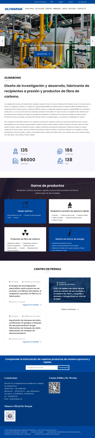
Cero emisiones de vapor (59, 250)
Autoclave (39, 9)
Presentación (63, 368)
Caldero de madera (57, 217)
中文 (51, 2)
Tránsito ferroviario (29, 245)
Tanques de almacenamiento (32, 215)
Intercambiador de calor (14, 215)
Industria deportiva (13, 250)
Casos (64, 9)
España (71, 2)
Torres (9, 217)
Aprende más (42, 54)
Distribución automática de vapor (62, 243)
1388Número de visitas (32, 316)
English (61, 2)
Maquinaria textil (33, 248)
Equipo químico (37, 432)
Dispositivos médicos (14, 243)
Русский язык (82, 2)
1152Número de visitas (67, 284)
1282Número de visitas (32, 282)
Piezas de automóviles (14, 245)
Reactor (16, 217)
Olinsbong (14, 282)
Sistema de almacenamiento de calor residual (65, 245)
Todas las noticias (68, 309)
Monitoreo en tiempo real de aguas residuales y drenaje (68, 248)
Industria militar (12, 248)
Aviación (22, 248)
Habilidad (57, 9)
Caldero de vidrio (57, 220)
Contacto (81, 9)
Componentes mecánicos (30, 243)
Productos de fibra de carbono (17, 434)
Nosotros (29, 9)
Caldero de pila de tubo (68, 215)
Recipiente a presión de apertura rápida (64, 432)
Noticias (72, 9)
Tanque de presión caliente (74, 217)
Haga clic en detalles (31, 305)
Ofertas (48, 9)
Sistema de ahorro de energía (47, 434)
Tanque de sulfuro (82, 215)
